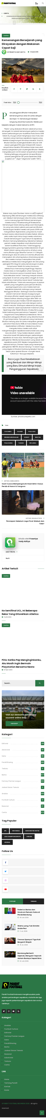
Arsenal (7, 842)
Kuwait (26, 437)
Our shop (14, 724)
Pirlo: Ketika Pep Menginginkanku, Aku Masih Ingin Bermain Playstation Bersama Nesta (21, 663)
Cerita (6, 13)
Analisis (5, 793)
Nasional (5, 806)
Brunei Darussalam (11, 437)
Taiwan (21, 443)
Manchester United (32, 831)
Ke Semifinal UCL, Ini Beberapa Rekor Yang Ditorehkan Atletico (20, 612)
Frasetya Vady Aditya (28, 540)
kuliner (20, 431)
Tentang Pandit (10, 1083)
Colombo (8, 431)
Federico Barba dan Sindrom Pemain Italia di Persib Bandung (29, 912)
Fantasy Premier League (11, 781)
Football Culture (8, 800)
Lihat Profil (10, 552)
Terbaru (5, 768)
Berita (4, 775)
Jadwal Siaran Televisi (10, 787)
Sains (4, 756)
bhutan (38, 437)
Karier (6, 1090)
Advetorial (6, 750)
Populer (12, 901)
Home (6, 1079)
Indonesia (16, 831)
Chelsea (29, 836)
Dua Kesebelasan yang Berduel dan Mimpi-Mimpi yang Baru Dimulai (24, 362)
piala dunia (8, 443)
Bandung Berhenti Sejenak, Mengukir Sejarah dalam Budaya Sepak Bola (29, 956)
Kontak (7, 1086)
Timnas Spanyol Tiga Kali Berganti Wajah (29, 940)
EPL (5, 831)
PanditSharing (7, 762)
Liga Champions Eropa (12, 836)
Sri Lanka (32, 443)
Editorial (5, 743)
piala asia (31, 431)
